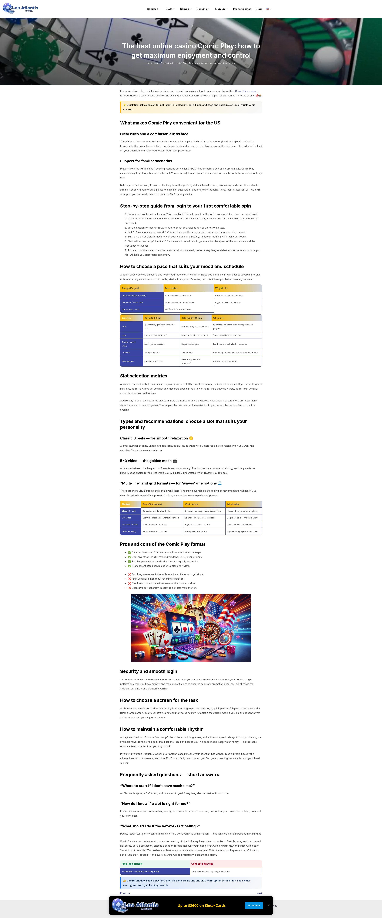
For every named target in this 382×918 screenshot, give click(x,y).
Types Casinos (242, 9)
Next (259, 893)
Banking (202, 9)
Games (184, 9)
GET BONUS (254, 905)
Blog (259, 9)
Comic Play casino (245, 91)
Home (149, 63)
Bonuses (152, 9)
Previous (125, 893)
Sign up (220, 9)
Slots (169, 9)
